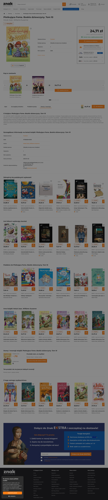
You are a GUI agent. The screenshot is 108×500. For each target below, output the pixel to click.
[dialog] (12, 487)
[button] (12, 496)
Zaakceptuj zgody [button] (12, 493)
